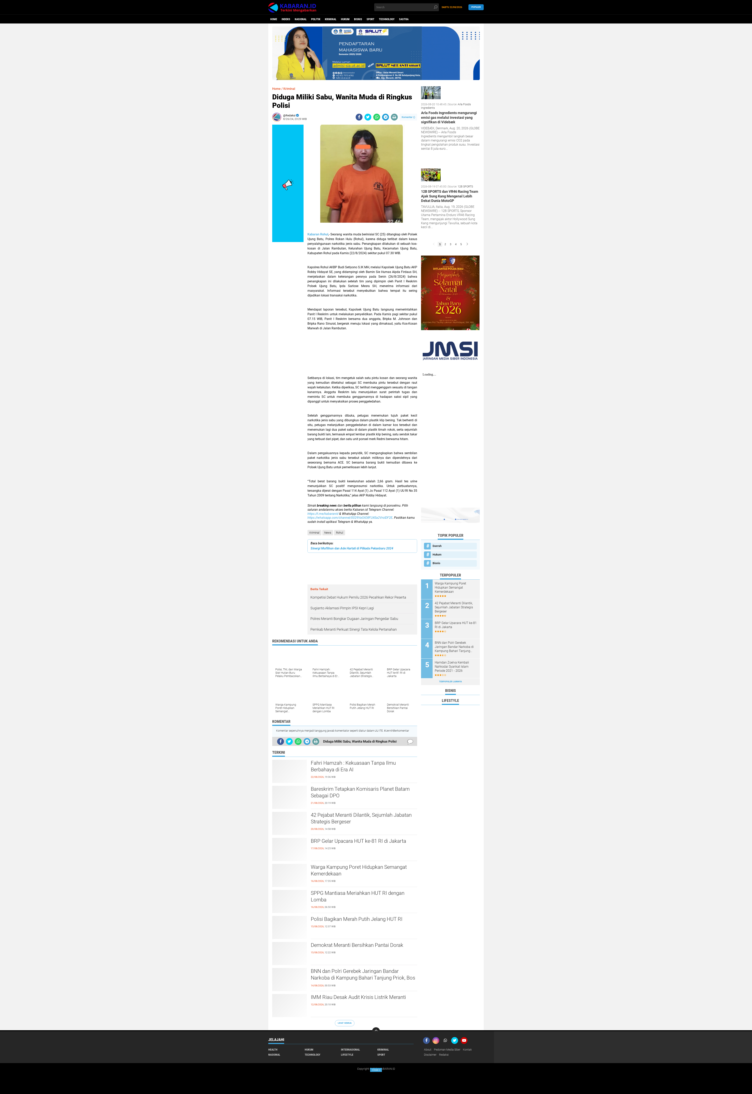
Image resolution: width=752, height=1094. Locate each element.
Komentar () (408, 117)
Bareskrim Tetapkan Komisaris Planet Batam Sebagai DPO (360, 792)
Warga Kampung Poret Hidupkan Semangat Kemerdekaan (359, 870)
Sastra (404, 19)
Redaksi (444, 1054)
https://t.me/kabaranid (322, 514)
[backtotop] (376, 1031)
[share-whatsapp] (376, 117)
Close (376, 1070)
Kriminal (330, 19)
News (327, 532)
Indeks (286, 19)
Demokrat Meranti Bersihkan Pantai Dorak (357, 945)
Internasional (350, 1049)
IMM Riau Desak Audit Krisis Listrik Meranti (358, 997)
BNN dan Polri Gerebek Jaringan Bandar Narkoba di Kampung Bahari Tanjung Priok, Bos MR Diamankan (363, 977)
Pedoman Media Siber (447, 1049)
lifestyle (347, 1054)
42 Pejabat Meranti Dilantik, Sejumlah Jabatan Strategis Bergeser (361, 818)
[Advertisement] (362, 358)
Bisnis (358, 19)
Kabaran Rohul (317, 234)
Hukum (345, 19)
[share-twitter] (367, 117)
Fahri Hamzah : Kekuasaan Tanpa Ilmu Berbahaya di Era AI (353, 766)
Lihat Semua (345, 1023)
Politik (315, 19)
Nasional (301, 19)
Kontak (467, 1049)
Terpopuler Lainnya (450, 681)
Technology (387, 19)
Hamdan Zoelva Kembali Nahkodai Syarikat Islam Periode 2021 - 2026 (452, 667)
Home (273, 19)
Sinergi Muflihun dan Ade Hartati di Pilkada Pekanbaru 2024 (352, 548)
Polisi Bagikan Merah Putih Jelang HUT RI (356, 919)
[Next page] (467, 244)
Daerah (437, 545)
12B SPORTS (465, 186)
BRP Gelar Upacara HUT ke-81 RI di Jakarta (358, 841)
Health (272, 1049)
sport (370, 19)
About (427, 1049)
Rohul (339, 532)
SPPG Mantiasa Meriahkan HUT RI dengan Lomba (357, 896)
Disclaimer (430, 1054)
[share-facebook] (359, 117)
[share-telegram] (385, 117)
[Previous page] (433, 244)
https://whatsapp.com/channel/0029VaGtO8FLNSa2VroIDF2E (349, 518)
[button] (371, 77)
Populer (476, 7)
